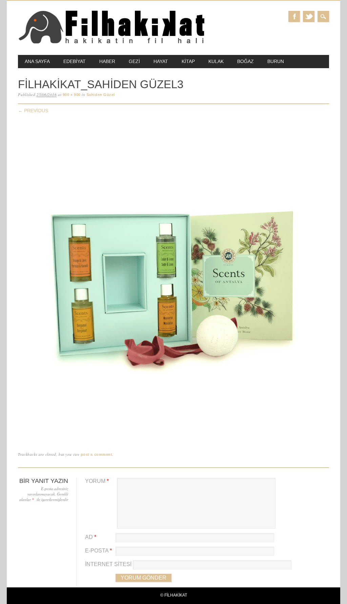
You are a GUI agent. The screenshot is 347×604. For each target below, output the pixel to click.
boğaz (245, 61)
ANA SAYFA (37, 61)
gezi (134, 61)
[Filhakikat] (111, 42)
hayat (161, 61)
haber (107, 61)
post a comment (97, 454)
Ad (90, 537)
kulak (216, 61)
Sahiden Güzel (100, 95)
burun (275, 61)
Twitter (308, 16)
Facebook (294, 16)
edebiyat (74, 61)
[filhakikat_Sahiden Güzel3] (173, 436)
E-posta (98, 550)
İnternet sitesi (108, 564)
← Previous (33, 110)
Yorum (97, 481)
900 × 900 (72, 95)
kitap (188, 61)
